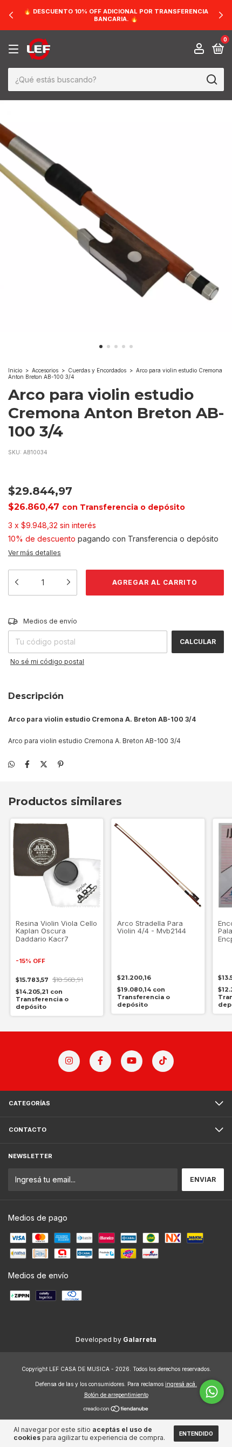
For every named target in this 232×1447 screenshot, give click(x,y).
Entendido (196, 1433)
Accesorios (45, 370)
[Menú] (15, 49)
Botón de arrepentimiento (116, 1394)
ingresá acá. (181, 1384)
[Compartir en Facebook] (27, 763)
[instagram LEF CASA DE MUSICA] (69, 1061)
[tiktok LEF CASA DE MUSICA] (163, 1061)
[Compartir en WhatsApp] (11, 763)
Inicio (15, 370)
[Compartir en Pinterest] (61, 763)
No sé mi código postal (47, 661)
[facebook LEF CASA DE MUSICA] (100, 1061)
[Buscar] (211, 79)
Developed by (116, 1339)
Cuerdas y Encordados (97, 370)
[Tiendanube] (116, 1409)
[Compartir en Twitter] (43, 763)
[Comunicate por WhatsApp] (212, 1392)
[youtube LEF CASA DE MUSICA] (131, 1061)
